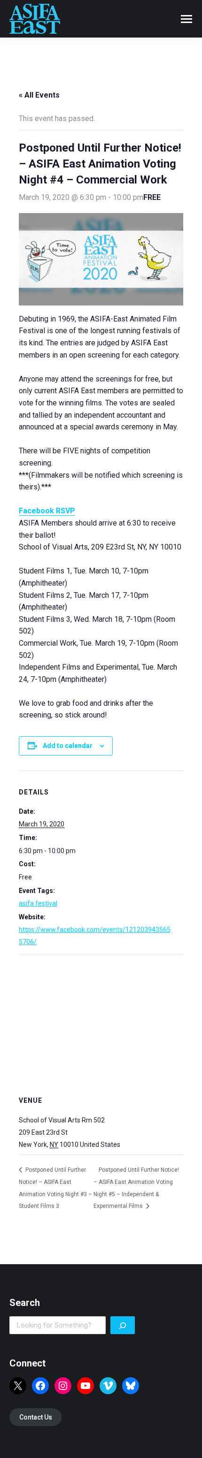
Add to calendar (68, 745)
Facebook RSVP (47, 510)
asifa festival (38, 903)
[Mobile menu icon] (186, 19)
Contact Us (35, 1417)
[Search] (122, 1325)
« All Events (39, 95)
